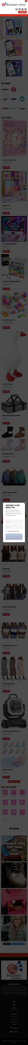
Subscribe (22, 12)
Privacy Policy (15, 531)
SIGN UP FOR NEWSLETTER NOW (14, 536)
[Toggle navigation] (26, 1)
